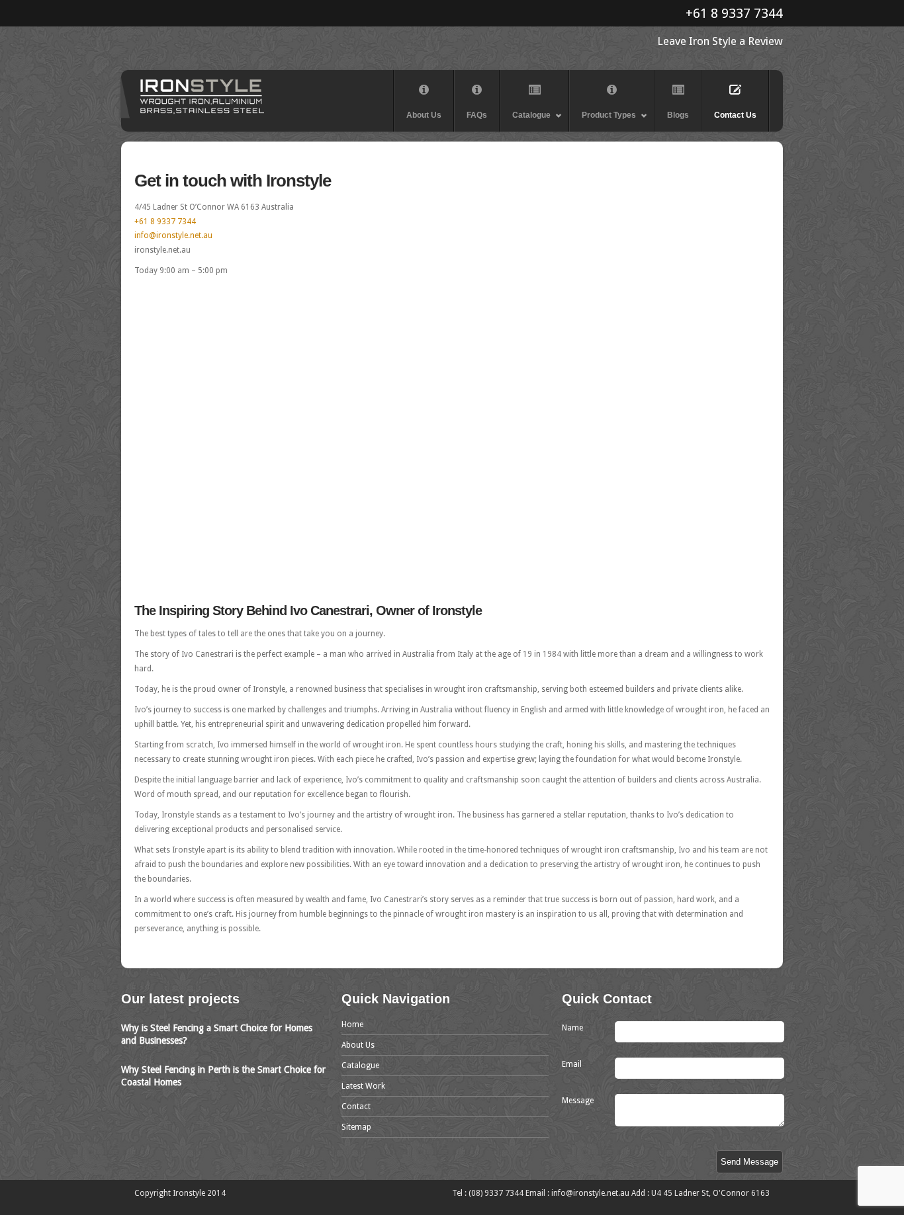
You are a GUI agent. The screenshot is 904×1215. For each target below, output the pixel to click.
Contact (356, 1106)
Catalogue (525, 121)
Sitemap (356, 1127)
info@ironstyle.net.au (173, 235)
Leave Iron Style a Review (720, 41)
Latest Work (363, 1086)
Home (352, 1024)
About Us (423, 115)
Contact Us (735, 115)
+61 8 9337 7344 (734, 13)
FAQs (477, 115)
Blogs (678, 115)
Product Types (602, 121)
